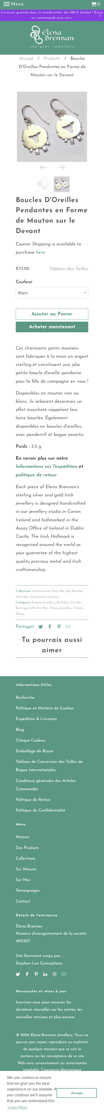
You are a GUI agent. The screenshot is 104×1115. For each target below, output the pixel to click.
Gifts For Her (38, 605)
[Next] (61, 164)
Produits (52, 59)
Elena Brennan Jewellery (52, 1033)
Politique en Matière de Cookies (45, 706)
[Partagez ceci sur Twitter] (40, 625)
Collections (25, 856)
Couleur (24, 279)
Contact (23, 899)
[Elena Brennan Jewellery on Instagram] (55, 972)
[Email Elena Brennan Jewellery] (64, 972)
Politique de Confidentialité (40, 808)
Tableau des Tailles (68, 266)
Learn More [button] (17, 1107)
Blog (20, 727)
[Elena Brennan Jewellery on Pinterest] (36, 972)
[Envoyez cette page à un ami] (67, 625)
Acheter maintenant (52, 324)
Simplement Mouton (44, 594)
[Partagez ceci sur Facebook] (49, 625)
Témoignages (28, 888)
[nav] (14, 5)
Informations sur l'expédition (46, 464)
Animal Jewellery (43, 600)
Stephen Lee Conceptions (39, 961)
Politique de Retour (33, 797)
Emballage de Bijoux (34, 749)
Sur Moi (23, 877)
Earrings (22, 605)
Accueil (26, 59)
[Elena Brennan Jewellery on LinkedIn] (45, 972)
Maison (22, 835)
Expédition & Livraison (36, 716)
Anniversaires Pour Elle (48, 588)
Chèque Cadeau (30, 738)
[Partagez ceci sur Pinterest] (58, 625)
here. (40, 250)
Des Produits (27, 845)
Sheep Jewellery (61, 605)
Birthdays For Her (69, 600)
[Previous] (42, 164)
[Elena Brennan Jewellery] (52, 38)
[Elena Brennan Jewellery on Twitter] (18, 972)
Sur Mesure (26, 867)
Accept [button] (77, 1093)
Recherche (25, 695)
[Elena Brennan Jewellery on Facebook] (27, 972)
